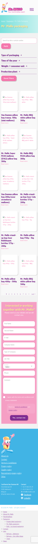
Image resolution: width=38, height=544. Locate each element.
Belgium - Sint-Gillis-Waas (14, 536)
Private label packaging (13, 521)
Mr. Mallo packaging (12, 524)
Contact (4, 459)
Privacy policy (6, 466)
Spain (8, 539)
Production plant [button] (9, 71)
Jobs (4, 531)
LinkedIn (27, 498)
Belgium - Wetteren (12, 534)
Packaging (10, 21)
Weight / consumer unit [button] (12, 66)
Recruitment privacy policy (11, 473)
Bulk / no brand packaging (15, 526)
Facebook (27, 495)
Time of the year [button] (9, 60)
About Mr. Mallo (8, 514)
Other (3, 476)
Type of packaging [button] (10, 55)
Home (3, 21)
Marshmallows (7, 517)
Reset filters (9, 78)
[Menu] (32, 9)
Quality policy (6, 470)
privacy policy (13, 410)
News (5, 541)
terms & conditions (21, 407)
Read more (9, 119)
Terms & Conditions (9, 463)
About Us (4, 456)
